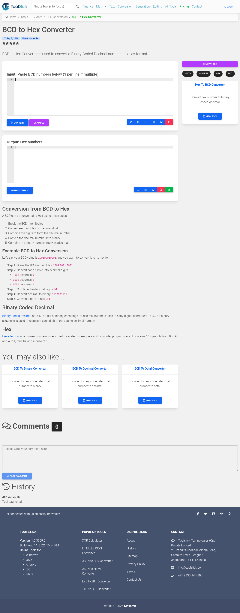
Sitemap (132, 556)
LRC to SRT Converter (96, 581)
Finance (88, 6)
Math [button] (100, 6)
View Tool (211, 116)
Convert (18, 123)
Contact (197, 6)
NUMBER (203, 73)
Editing (157, 6)
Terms (131, 572)
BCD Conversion (57, 17)
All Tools (171, 6)
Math (38, 17)
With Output (19, 190)
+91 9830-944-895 (189, 575)
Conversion (125, 6)
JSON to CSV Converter (97, 561)
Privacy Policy (136, 564)
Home (12, 17)
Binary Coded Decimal (16, 316)
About (131, 540)
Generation (143, 6)
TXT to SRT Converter (96, 589)
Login (229, 6)
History (131, 548)
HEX (218, 73)
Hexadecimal (11, 336)
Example (39, 123)
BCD (230, 73)
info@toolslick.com (190, 567)
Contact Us (134, 579)
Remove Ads (210, 64)
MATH (187, 73)
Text (112, 6)
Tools (24, 17)
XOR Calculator (92, 540)
